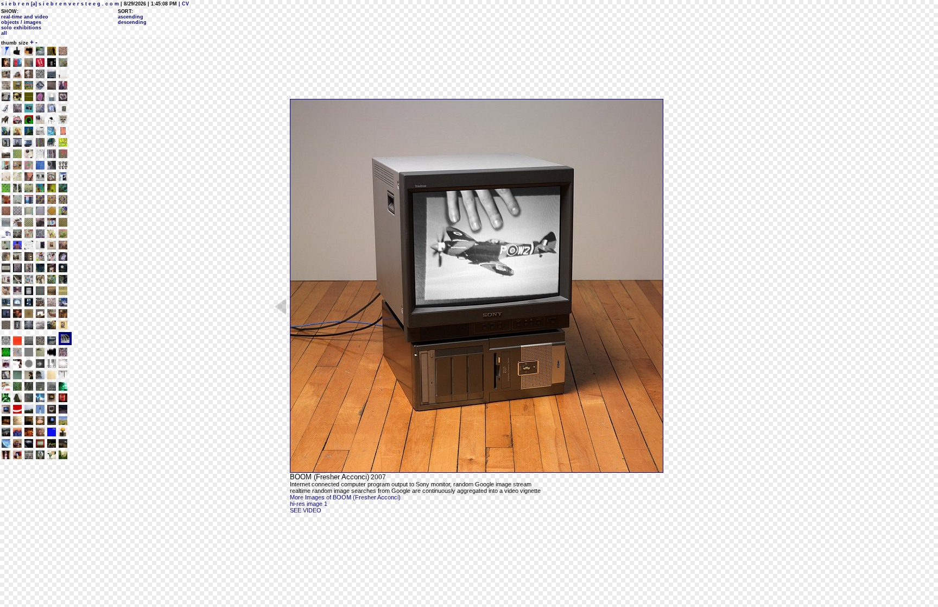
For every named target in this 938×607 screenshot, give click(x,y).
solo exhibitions (21, 27)
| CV (183, 4)
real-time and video (24, 17)
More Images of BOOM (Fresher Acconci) (345, 497)
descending (132, 22)
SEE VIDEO (305, 510)
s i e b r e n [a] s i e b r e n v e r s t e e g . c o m (60, 4)
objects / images (21, 22)
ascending (130, 17)
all (4, 33)
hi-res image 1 (308, 503)
